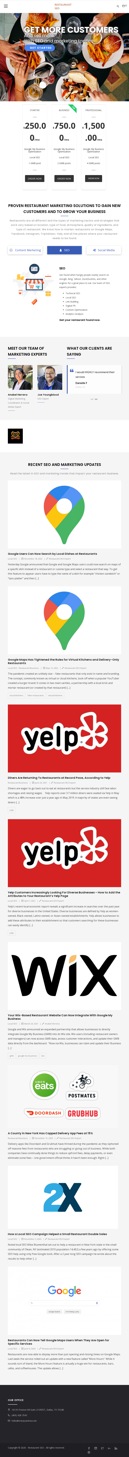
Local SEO (12, 558)
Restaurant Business (29, 668)
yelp (12, 810)
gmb (12, 1055)
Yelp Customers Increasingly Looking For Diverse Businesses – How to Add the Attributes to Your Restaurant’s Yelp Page (64, 894)
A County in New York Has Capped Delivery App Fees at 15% (50, 1133)
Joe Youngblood (18, 395)
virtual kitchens (55, 695)
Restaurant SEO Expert (60, 558)
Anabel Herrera (47, 395)
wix (43, 1055)
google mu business (27, 1055)
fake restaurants (36, 695)
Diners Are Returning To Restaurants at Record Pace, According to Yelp (59, 778)
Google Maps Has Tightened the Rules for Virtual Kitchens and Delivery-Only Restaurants (63, 661)
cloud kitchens (16, 695)
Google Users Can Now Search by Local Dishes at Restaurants (52, 554)
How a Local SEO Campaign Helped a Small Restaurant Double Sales (57, 1234)
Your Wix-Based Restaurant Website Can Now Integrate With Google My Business (60, 1017)
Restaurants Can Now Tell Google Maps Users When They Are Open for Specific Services (58, 1342)
